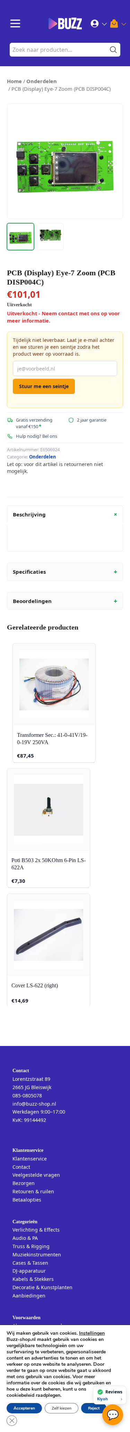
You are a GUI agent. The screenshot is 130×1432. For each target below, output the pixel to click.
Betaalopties (26, 1199)
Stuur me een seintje (44, 386)
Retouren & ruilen (33, 1191)
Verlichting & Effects (36, 1229)
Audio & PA (25, 1238)
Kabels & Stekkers (33, 1279)
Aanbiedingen (28, 1295)
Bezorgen (23, 1183)
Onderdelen (41, 81)
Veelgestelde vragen (36, 1175)
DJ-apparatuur (29, 1270)
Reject (93, 1408)
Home (14, 81)
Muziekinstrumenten (36, 1254)
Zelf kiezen (61, 1408)
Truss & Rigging (31, 1246)
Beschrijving (66, 514)
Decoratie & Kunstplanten (42, 1287)
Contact (21, 1167)
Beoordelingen (65, 601)
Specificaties (65, 571)
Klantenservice (29, 1158)
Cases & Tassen (30, 1263)
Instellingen (92, 1333)
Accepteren (24, 1408)
